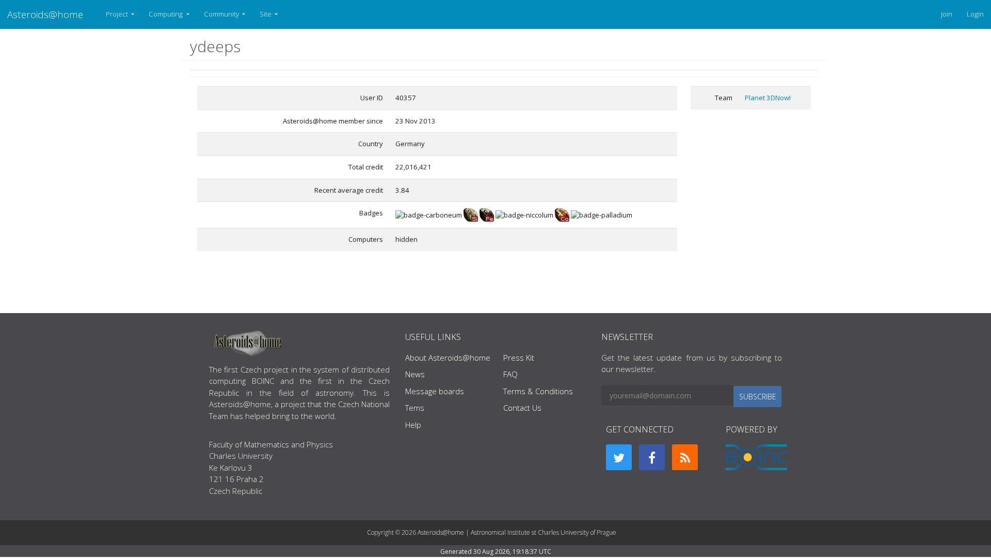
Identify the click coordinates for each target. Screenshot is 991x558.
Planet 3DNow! (768, 97)
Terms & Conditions (538, 391)
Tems (414, 407)
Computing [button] (166, 14)
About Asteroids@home (447, 357)
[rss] (685, 457)
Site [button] (266, 14)
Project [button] (118, 14)
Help (413, 425)
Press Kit (518, 357)
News (415, 374)
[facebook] (652, 457)
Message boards (434, 391)
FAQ (510, 374)
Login (975, 14)
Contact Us (522, 407)
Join (946, 14)
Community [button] (222, 14)
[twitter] (619, 457)
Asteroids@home (45, 14)
